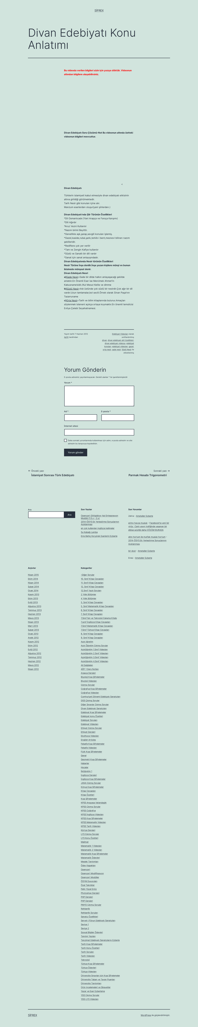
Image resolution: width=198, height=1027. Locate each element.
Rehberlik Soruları (89, 913)
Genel (83, 755)
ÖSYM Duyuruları (89, 881)
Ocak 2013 (33, 634)
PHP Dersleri (87, 897)
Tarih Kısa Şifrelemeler (92, 944)
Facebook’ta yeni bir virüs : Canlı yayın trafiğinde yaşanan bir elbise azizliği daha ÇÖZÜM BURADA (148, 526)
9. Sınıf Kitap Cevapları (92, 637)
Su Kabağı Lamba (89, 532)
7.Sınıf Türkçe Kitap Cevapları (95, 630)
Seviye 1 (85, 924)
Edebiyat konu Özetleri (92, 716)
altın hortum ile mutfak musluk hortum (146, 537)
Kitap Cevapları (88, 791)
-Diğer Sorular (87, 575)
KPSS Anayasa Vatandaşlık (94, 802)
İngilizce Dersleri (89, 775)
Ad (66, 411)
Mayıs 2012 (33, 665)
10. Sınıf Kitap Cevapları (92, 579)
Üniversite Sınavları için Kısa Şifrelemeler (100, 975)
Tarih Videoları (88, 956)
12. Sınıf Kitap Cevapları (92, 586)
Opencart (85, 869)
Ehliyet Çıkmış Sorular (91, 728)
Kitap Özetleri (87, 795)
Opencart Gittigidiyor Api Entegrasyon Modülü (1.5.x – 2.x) (99, 516)
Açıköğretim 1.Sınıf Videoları (94, 649)
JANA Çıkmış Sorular (91, 783)
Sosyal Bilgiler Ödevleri (92, 932)
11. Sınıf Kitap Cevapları (92, 583)
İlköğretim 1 (86, 771)
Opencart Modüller (90, 877)
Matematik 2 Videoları (91, 850)
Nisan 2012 (33, 669)
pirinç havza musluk (137, 523)
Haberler (85, 763)
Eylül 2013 (33, 602)
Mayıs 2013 (33, 618)
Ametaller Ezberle (144, 516)
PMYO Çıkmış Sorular (91, 905)
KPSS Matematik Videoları (93, 822)
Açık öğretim (87, 641)
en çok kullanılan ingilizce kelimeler (97, 528)
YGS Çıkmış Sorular (90, 995)
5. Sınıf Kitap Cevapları (92, 602)
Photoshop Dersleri (90, 893)
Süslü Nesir (126, 349)
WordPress (146, 1015)
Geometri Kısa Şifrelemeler (94, 759)
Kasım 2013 (33, 594)
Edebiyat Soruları (89, 720)
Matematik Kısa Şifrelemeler (94, 854)
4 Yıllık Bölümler (88, 598)
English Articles (88, 740)
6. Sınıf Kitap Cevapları (92, 610)
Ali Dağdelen (87, 665)
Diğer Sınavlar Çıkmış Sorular (95, 704)
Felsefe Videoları (89, 748)
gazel (131, 346)
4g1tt (66, 337)
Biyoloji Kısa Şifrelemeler (92, 677)
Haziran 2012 (34, 661)
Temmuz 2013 (35, 610)
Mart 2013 (33, 626)
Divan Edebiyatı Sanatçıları (94, 708)
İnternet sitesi (71, 426)
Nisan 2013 (33, 622)
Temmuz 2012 (35, 657)
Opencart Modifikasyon (92, 873)
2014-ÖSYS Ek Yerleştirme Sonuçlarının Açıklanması (100, 523)
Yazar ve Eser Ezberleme (93, 991)
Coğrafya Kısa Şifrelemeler (94, 689)
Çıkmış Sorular (88, 685)
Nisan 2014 (33, 583)
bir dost (132, 551)
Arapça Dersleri (88, 673)
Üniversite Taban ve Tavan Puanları (98, 979)
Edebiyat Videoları (120, 334)
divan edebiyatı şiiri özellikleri (120, 340)
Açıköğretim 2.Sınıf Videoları (94, 653)
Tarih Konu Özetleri (90, 948)
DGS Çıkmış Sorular (90, 700)
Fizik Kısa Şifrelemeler (91, 751)
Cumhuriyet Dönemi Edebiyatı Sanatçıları (100, 696)
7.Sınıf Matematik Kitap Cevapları (97, 626)
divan (104, 340)
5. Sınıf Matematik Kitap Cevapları (97, 606)
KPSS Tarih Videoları (90, 826)
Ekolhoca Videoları (90, 736)
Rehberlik (85, 909)
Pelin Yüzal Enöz (89, 889)
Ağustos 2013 (34, 606)
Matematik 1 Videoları (91, 846)
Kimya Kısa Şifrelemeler (92, 787)
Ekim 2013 (33, 598)
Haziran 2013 (34, 614)
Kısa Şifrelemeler (89, 799)
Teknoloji (85, 960)
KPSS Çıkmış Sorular (90, 806)
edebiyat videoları (120, 346)
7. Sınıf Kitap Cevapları (92, 614)
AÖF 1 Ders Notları (90, 669)
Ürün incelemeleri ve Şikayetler (96, 987)
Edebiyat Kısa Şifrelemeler (93, 712)
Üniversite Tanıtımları (91, 983)
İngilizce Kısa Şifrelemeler (93, 779)
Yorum (68, 382)
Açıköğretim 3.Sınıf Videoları (94, 657)
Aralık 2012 (33, 637)
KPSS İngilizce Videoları (92, 814)
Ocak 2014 (33, 590)
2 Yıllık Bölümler (88, 594)
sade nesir (116, 349)
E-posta (106, 411)
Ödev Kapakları (88, 865)
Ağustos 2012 (34, 653)
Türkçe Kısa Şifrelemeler (92, 964)
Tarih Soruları (87, 952)
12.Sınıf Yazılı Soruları (91, 590)
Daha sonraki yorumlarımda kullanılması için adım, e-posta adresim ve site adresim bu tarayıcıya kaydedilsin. (100, 442)
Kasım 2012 (33, 641)
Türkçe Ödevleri (88, 967)
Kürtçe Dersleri (88, 830)
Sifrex (99, 10)
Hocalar (84, 767)
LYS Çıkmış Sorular (90, 834)
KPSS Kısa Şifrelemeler (92, 818)
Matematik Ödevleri (90, 857)
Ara (29, 509)
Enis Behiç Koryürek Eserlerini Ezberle (99, 536)
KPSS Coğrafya (88, 810)
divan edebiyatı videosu (115, 343)
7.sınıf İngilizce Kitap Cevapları (95, 622)
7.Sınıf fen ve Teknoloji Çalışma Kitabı (99, 618)
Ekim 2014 (33, 579)
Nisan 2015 (33, 575)
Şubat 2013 (33, 630)
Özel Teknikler (88, 885)
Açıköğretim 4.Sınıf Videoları (94, 661)
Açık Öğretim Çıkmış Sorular (94, 645)
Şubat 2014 (33, 586)
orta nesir (107, 349)
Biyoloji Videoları (89, 681)
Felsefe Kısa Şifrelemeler (92, 744)
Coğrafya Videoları (90, 692)
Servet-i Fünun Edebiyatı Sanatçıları (98, 920)
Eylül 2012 (33, 649)
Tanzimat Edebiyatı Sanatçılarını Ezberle (100, 940)
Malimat (85, 842)
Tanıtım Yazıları (88, 936)
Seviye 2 (85, 928)
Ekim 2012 (33, 645)
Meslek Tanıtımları (89, 861)
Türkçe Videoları (88, 971)
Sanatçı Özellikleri (89, 916)
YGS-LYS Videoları (89, 999)
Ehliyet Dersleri (88, 732)
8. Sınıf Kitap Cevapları (92, 634)
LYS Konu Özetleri (89, 838)
